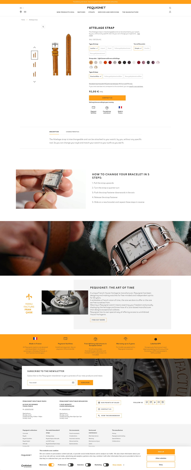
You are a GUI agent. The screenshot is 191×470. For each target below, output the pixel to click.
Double (146, 48)
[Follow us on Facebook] (147, 402)
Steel (109, 48)
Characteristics (72, 131)
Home (23, 19)
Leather (93, 48)
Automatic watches (74, 438)
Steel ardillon (94, 76)
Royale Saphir (26, 441)
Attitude (25, 443)
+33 (63, 409)
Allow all (161, 452)
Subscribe (85, 382)
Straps (92, 12)
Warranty (91, 438)
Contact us (107, 98)
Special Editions (116, 438)
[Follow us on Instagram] (151, 402)
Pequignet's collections (30, 430)
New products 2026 (65, 12)
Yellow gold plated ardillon (113, 76)
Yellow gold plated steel (122, 48)
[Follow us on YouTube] (159, 402)
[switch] (71, 464)
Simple (137, 48)
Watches (81, 12)
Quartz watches (73, 443)
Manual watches (73, 441)
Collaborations (116, 441)
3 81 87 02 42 (67, 409)
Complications (73, 436)
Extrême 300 (26, 446)
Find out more (98, 320)
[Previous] (34, 47)
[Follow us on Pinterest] (154, 402)
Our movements (74, 430)
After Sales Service (93, 436)
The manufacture (117, 430)
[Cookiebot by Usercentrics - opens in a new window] (26, 466)
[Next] (34, 82)
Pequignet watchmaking (118, 436)
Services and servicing (108, 12)
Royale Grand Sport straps (53, 443)
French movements (74, 433)
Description (54, 131)
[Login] (170, 12)
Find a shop (92, 446)
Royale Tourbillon (27, 438)
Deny (161, 465)
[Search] (170, 8)
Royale (24, 436)
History (114, 433)
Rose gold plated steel (97, 53)
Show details (117, 465)
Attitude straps (50, 446)
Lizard (103, 48)
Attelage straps (50, 436)
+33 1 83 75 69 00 (29, 409)
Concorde (25, 433)
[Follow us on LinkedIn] (163, 402)
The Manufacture (130, 12)
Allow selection (161, 458)
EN (21, 8)
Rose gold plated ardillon (133, 76)
